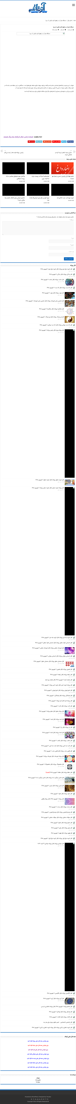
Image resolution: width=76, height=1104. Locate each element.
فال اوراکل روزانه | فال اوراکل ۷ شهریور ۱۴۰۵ (60, 1012)
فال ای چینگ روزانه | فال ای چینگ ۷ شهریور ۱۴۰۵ (51, 317)
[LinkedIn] (40, 1099)
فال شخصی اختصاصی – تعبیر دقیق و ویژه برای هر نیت (57, 1022)
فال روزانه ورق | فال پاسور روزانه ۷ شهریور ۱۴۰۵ (51, 330)
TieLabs (49, 1097)
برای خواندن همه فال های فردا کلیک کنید (38, 1050)
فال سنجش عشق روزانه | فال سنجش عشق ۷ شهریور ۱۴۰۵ (49, 661)
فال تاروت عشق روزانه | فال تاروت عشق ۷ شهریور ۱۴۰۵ (50, 480)
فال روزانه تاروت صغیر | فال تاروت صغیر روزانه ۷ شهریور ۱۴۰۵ (48, 488)
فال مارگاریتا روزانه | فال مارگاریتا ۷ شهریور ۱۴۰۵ (51, 309)
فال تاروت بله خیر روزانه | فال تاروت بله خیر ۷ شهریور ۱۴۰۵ (56, 637)
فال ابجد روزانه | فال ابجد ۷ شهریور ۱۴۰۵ (53, 719)
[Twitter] (44, 1099)
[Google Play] (31, 1099)
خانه (75, 21)
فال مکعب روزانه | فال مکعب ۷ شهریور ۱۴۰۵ (60, 741)
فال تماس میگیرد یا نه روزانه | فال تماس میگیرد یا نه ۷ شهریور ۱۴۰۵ (46, 778)
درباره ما (38, 1082)
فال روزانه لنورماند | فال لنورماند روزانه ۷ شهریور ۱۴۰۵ (50, 756)
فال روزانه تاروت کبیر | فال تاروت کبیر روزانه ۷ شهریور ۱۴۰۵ (57, 685)
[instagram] (33, 1099)
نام (72, 238)
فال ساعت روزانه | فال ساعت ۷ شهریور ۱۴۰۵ (52, 280)
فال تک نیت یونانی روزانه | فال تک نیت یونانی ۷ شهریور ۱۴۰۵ (56, 325)
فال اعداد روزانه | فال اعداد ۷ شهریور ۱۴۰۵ (53, 733)
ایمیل (72, 245)
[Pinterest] (42, 1099)
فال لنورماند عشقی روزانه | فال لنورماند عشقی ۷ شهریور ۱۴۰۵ (48, 648)
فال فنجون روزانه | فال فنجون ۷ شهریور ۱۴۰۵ (60, 669)
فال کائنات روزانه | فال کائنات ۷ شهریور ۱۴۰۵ (60, 1017)
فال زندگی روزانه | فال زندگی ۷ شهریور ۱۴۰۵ (60, 274)
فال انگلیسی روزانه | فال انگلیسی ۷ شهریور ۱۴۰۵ (59, 993)
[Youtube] (38, 1099)
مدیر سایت (70, 30)
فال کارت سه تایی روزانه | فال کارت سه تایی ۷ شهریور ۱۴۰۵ (56, 746)
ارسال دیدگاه (54, 30)
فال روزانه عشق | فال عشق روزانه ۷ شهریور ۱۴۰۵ (51, 711)
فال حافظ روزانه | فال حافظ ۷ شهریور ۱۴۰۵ (59, 772)
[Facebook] (45, 1099)
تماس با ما (38, 1080)
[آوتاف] (38, 7)
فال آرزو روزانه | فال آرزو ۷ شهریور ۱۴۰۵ (53, 998)
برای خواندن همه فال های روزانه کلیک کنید (38, 1041)
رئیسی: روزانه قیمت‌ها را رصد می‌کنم (13, 152)
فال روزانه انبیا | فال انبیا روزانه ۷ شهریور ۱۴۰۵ (60, 701)
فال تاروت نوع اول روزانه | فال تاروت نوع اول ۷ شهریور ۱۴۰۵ (56, 838)
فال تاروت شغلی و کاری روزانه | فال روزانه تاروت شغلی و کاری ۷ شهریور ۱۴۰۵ (52, 1027)
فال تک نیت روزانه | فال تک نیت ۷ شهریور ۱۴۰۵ (59, 288)
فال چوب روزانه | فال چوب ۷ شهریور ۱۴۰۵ (53, 293)
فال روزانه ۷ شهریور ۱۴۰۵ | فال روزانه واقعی (52, 799)
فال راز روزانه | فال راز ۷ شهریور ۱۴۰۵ (62, 727)
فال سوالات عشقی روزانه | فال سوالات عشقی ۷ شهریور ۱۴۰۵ (56, 817)
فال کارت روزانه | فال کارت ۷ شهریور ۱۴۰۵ (61, 706)
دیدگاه (72, 220)
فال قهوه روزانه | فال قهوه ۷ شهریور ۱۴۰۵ (61, 833)
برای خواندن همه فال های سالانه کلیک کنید (38, 1067)
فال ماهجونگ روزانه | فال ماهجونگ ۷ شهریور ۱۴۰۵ (50, 764)
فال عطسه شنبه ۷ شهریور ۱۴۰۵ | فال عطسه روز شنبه (58, 680)
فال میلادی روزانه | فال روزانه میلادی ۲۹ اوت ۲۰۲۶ (51, 844)
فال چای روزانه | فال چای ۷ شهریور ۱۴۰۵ (61, 828)
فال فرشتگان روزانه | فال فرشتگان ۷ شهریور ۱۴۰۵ (59, 696)
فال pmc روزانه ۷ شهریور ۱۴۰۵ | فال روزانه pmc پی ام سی (56, 1006)
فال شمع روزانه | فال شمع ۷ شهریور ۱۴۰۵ (61, 823)
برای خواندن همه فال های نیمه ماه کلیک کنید (38, 1058)
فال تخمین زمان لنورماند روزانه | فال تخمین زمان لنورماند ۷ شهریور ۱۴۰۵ (45, 301)
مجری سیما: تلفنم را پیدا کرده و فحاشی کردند (63, 153)
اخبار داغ (70, 21)
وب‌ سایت (71, 252)
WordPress (35, 1097)
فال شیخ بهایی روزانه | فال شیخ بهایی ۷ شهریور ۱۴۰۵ (58, 690)
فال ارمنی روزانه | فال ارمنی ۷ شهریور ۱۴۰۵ (52, 786)
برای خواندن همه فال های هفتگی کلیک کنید (38, 1054)
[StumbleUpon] (36, 1099)
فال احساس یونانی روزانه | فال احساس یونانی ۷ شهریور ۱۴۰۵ (56, 656)
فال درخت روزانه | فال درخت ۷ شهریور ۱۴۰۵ (60, 807)
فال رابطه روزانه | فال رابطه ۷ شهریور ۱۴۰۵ (61, 675)
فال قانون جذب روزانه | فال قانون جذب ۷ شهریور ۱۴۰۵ (58, 751)
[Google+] (48, 1099)
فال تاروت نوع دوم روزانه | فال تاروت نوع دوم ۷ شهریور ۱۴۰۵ (56, 269)
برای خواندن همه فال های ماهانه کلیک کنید (38, 1063)
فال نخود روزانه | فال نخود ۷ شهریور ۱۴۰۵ (61, 794)
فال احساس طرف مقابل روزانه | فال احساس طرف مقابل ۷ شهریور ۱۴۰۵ (53, 643)
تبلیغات (38, 1078)
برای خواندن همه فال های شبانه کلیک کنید (38, 1045)
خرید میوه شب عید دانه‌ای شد (65, 198)
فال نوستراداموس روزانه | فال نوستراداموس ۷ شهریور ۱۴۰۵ (56, 812)
